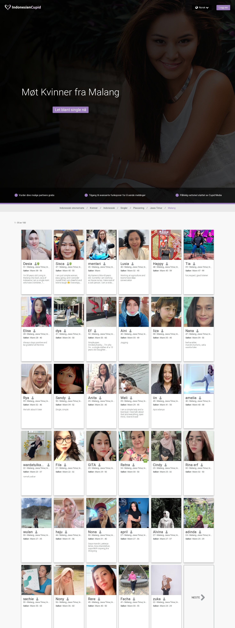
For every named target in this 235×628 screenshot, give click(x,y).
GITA (92, 465)
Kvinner (94, 208)
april (124, 532)
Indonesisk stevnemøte (72, 208)
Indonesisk (109, 208)
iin (155, 398)
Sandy (61, 398)
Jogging (124, 342)
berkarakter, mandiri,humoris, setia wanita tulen (195, 344)
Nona (92, 532)
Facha (125, 599)
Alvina (158, 532)
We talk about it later (32, 409)
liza (156, 331)
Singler (124, 208)
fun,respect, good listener (196, 275)
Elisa (27, 331)
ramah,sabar (29, 476)
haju (59, 532)
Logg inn (223, 7)
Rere (91, 599)
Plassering (138, 208)
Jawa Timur (156, 208)
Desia (27, 264)
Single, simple (62, 409)
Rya (26, 398)
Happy (158, 264)
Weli (124, 398)
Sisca (60, 264)
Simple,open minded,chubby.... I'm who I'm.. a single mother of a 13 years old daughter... (100, 346)
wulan (28, 532)
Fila (59, 465)
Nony (60, 599)
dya (58, 331)
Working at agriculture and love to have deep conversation (133, 277)
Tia (188, 264)
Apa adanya (158, 409)
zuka (157, 599)
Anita (92, 398)
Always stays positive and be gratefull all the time (35, 343)
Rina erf (191, 465)
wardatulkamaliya (34, 465)
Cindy (157, 465)
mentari (94, 264)
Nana (189, 331)
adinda (190, 532)
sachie (28, 599)
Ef (90, 331)
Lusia (125, 264)
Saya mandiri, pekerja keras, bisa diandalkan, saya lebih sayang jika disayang (99, 547)
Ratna (125, 465)
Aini (124, 331)
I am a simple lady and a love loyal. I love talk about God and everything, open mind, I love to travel (132, 413)
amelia (190, 398)
